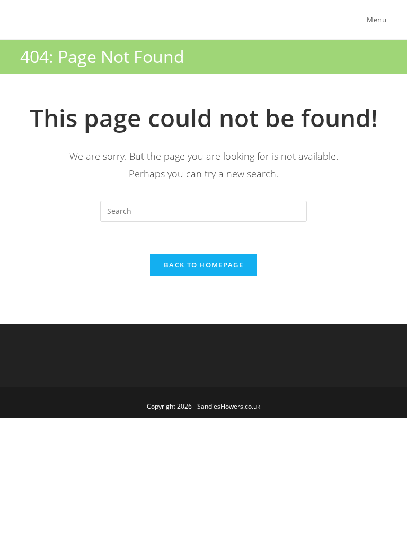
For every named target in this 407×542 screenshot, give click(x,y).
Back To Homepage (203, 264)
